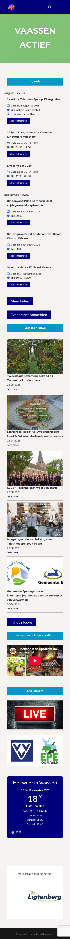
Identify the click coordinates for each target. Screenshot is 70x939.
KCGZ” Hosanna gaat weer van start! (32, 487)
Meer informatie (18, 120)
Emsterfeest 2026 (19, 165)
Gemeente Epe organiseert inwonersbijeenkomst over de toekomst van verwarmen (34, 595)
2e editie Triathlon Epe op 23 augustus (33, 99)
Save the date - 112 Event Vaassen (30, 267)
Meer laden (20, 301)
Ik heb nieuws (21, 622)
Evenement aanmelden (29, 314)
